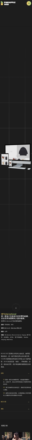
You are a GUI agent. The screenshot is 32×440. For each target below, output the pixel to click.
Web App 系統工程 (16, 328)
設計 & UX (7, 328)
